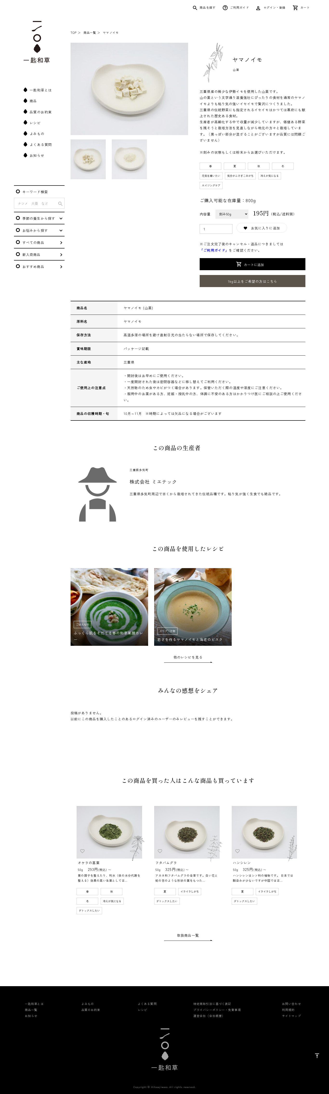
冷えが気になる (269, 176)
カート (305, 7)
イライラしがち (189, 891)
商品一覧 (90, 32)
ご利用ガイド (239, 7)
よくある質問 (41, 144)
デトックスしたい (89, 910)
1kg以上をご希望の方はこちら (252, 281)
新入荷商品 (31, 254)
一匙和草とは (41, 90)
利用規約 (288, 1010)
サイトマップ (291, 1016)
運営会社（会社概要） (209, 1016)
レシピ (35, 122)
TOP (74, 32)
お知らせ (37, 155)
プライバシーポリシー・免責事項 (217, 1010)
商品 (33, 100)
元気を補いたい (211, 176)
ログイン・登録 (274, 7)
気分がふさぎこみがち (240, 176)
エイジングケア (211, 185)
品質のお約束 (41, 111)
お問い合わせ (291, 1004)
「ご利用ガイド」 (214, 250)
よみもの (37, 133)
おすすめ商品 (33, 266)
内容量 (205, 214)
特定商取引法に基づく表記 (212, 1004)
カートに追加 (254, 264)
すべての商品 (33, 242)
